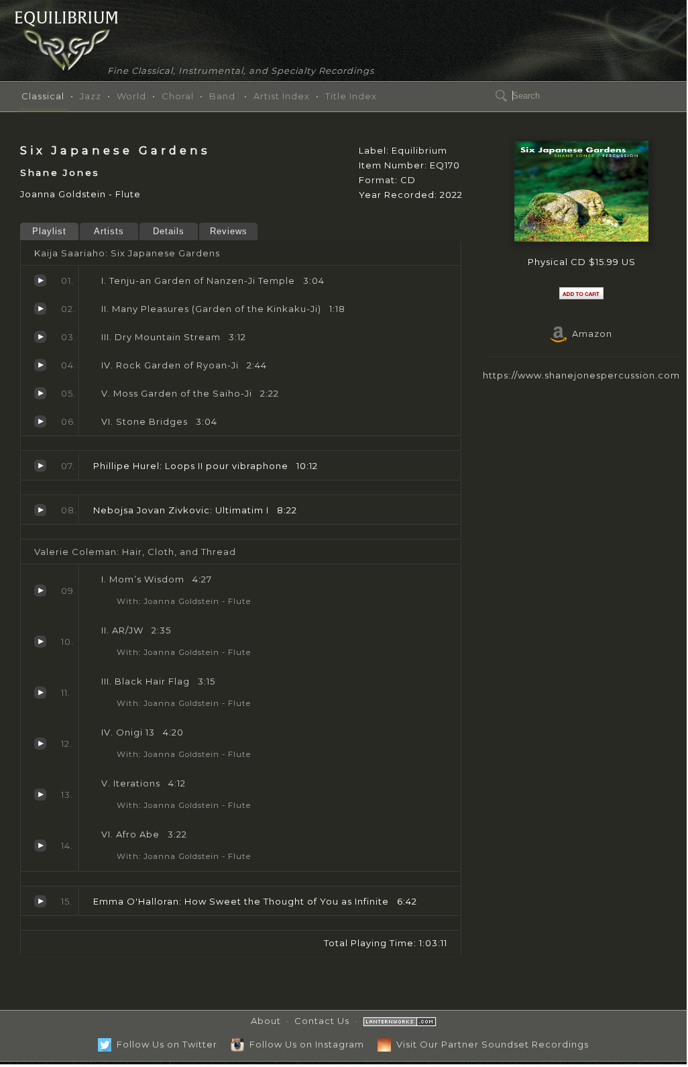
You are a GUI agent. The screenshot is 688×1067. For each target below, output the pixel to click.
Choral (178, 96)
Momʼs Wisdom (40, 591)
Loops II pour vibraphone (40, 466)
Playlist (49, 231)
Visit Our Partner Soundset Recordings (490, 1044)
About (266, 1020)
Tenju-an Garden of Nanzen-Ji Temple (40, 280)
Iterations (40, 795)
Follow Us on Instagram (304, 1044)
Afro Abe (40, 846)
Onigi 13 (40, 744)
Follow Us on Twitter (164, 1044)
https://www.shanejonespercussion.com (581, 375)
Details (168, 231)
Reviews (228, 231)
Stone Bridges (40, 421)
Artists (109, 231)
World (131, 96)
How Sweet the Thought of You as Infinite (40, 901)
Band (222, 96)
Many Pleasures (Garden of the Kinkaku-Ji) (40, 309)
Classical (42, 96)
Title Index (351, 96)
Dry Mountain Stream (40, 337)
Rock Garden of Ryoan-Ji (40, 365)
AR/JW (40, 642)
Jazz (90, 96)
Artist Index (281, 96)
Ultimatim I (40, 510)
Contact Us (321, 1020)
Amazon (589, 333)
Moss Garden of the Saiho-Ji (40, 393)
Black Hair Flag (40, 693)
